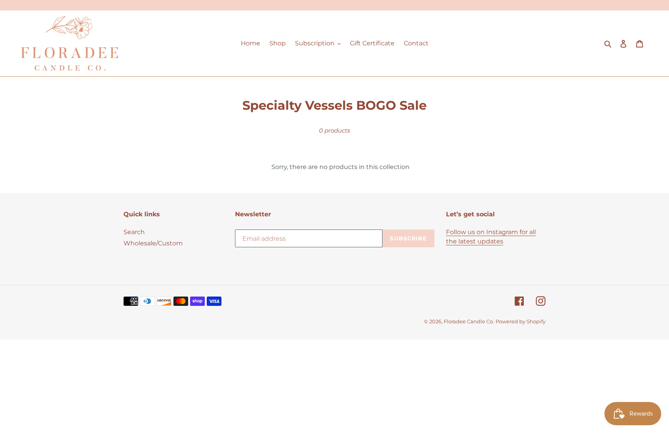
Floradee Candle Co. (469, 321)
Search (134, 232)
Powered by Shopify (520, 321)
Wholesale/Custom (153, 243)
